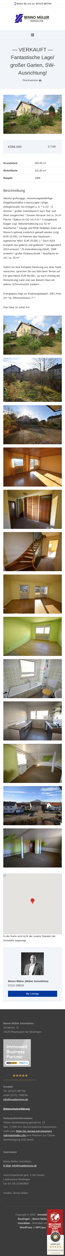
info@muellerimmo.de (15, 1099)
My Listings (32, 993)
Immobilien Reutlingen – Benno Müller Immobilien (34, 1219)
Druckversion (30, 80)
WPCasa (41, 1227)
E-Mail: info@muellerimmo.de (20, 1165)
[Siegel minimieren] (62, 1236)
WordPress (26, 1227)
